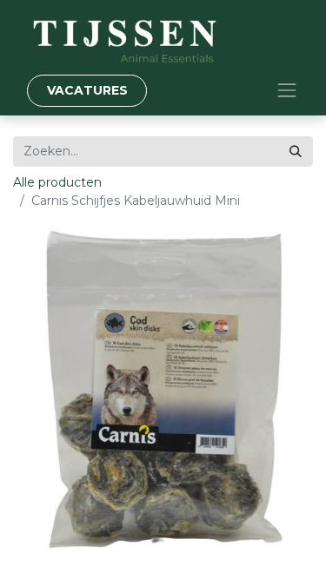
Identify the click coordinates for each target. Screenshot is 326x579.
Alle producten (57, 182)
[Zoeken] (295, 151)
